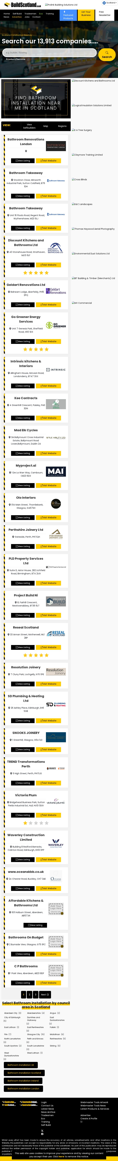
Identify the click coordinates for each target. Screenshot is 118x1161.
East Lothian (10, 1027)
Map (45, 126)
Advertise (17, 16)
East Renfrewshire (35, 1027)
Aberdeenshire (34, 1013)
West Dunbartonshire (11, 1054)
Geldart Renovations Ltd (26, 285)
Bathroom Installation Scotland (24, 1072)
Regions (62, 126)
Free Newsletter (104, 13)
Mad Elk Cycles (26, 430)
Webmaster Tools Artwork (94, 1102)
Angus (53, 1013)
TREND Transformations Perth (26, 764)
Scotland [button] (110, 2)
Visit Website (49, 160)
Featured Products (68, 17)
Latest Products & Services (95, 1108)
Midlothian (55, 1034)
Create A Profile (89, 1118)
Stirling (53, 1045)
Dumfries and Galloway (33, 1018)
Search (107, 57)
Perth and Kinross (35, 1038)
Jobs (27, 16)
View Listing (24, 160)
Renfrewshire (56, 1038)
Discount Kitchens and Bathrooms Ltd (26, 242)
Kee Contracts (25, 398)
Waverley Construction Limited (26, 837)
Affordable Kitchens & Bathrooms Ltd (25, 902)
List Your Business (86, 13)
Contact (36, 16)
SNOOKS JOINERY (25, 733)
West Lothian (33, 1053)
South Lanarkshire (35, 1045)
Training (50, 13)
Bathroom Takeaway (26, 173)
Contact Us (47, 1105)
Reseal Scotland (26, 627)
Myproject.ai (26, 465)
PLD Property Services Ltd (26, 560)
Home (7, 13)
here (61, 1156)
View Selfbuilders (29, 126)
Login (44, 1102)
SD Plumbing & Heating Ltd (26, 698)
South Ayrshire (11, 1045)
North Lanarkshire (12, 1038)
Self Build (17, 13)
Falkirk (53, 1027)
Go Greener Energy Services (26, 319)
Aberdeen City (10, 1013)
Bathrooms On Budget (25, 937)
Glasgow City (33, 1034)
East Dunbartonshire (57, 1018)
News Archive (48, 1112)
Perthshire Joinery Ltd (26, 530)
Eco (41, 13)
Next (43, 994)
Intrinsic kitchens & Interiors (26, 363)
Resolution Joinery (26, 667)
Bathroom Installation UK (21, 1065)
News (6, 16)
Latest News (47, 1108)
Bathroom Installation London (23, 1088)
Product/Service (15, 59)
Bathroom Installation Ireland (23, 1080)
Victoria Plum (26, 795)
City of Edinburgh (12, 1017)
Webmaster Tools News (93, 1105)
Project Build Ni (26, 595)
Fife (5, 1034)
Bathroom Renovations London (26, 141)
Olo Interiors (26, 497)
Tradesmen (30, 13)
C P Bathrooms (26, 966)
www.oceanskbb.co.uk (26, 872)
